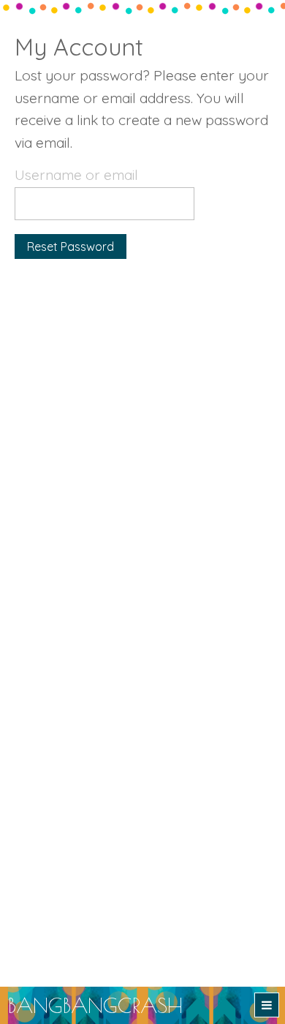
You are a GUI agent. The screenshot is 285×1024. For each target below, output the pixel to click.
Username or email (76, 175)
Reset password (70, 246)
